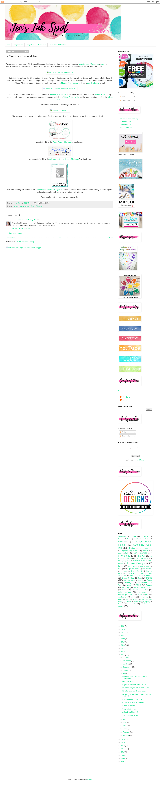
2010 (123, 752)
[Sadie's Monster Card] (60, 110)
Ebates (120, 553)
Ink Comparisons (142, 558)
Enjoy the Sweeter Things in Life (134, 685)
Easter (145, 551)
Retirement (124, 571)
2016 (123, 651)
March (125, 729)
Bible (129, 539)
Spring (132, 575)
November (127, 661)
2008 (123, 758)
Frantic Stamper (24, 206)
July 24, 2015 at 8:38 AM (21, 228)
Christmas (133, 548)
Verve (120, 585)
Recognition (42, 45)
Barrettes (121, 539)
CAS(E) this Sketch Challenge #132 (49, 190)
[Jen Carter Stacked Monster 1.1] (60, 72)
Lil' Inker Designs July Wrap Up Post (135, 688)
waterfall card (145, 604)
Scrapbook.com (126, 124)
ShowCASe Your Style (134, 573)
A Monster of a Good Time (132, 699)
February (126, 732)
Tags (140, 578)
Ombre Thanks (128, 681)
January (126, 735)
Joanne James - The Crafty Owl (24, 220)
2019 (123, 642)
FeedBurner (140, 460)
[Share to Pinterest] (48, 203)
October (126, 664)
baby (150, 587)
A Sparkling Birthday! (130, 712)
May (125, 722)
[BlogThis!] (41, 203)
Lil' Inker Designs (136, 563)
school (142, 599)
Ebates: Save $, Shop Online (58, 45)
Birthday (122, 542)
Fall (126, 553)
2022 (123, 632)
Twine (149, 580)
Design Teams (30, 45)
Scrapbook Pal (125, 122)
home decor (144, 597)
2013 (123, 742)
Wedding (149, 585)
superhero (137, 602)
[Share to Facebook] (45, 203)
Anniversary (122, 537)
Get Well (141, 556)
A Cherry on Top (126, 127)
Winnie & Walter (139, 587)
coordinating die (93, 83)
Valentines (142, 583)
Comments (125, 100)
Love (120, 566)
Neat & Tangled (145, 566)
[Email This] (39, 203)
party (127, 599)
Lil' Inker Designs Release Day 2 (134, 691)
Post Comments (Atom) (25, 242)
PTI (119, 568)
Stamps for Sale (18, 45)
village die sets (100, 95)
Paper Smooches (133, 569)
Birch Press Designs (143, 539)
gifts (146, 595)
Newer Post (11, 238)
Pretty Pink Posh (147, 568)
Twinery (127, 583)
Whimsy (125, 587)
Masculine (132, 566)
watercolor (132, 604)
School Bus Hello (128, 706)
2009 (123, 755)
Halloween (128, 558)
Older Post (109, 238)
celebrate (135, 590)
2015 (123, 655)
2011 (123, 749)
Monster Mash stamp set (70, 83)
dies (102, 64)
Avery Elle (145, 537)
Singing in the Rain (129, 709)
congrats (16, 206)
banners (125, 590)
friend (33, 206)
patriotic (134, 599)
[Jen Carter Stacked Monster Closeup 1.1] (60, 89)
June (125, 719)
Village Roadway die (71, 97)
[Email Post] (34, 203)
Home (8, 45)
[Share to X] (43, 203)
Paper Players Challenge (62, 142)
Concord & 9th (148, 548)
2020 (123, 639)
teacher (121, 604)
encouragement (125, 594)
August (125, 670)
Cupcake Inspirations (129, 551)
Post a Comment (15, 233)
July (124, 673)
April (125, 726)
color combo (124, 592)
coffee (146, 590)
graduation (122, 597)
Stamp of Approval (145, 575)
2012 (123, 746)
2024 (123, 626)
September (127, 667)
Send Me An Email (125, 391)
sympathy (146, 602)
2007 (123, 761)
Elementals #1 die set (58, 95)
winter (121, 606)
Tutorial (140, 580)
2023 (123, 629)
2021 (123, 635)
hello (132, 597)
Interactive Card (139, 561)
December (127, 657)
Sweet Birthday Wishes (130, 715)
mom (120, 599)
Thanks (149, 578)
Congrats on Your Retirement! (133, 702)
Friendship (39, 206)
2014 (123, 739)
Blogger (90, 779)
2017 (123, 648)
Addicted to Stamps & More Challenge (64, 159)
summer (128, 602)
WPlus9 (138, 585)
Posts (123, 96)
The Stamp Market (129, 580)
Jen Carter (127, 397)
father (140, 595)
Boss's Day (135, 542)
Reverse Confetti (137, 571)
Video (129, 585)
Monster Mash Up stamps (89, 64)
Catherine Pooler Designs (129, 119)
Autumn (133, 537)
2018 (123, 645)
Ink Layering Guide (124, 560)
